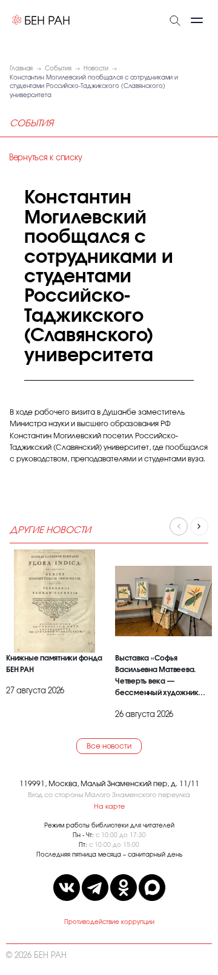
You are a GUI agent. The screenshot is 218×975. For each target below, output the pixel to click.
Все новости (109, 746)
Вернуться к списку (45, 158)
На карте (109, 806)
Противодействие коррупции (109, 922)
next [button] (199, 526)
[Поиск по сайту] (175, 19)
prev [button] (179, 526)
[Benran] (41, 20)
